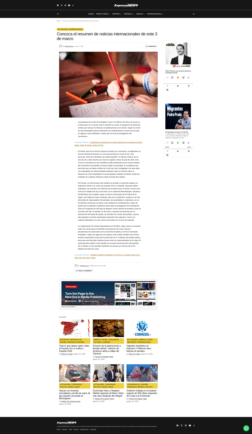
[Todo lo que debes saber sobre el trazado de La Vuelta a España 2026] (74, 328)
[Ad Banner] (108, 293)
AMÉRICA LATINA (100, 340)
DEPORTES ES (76, 340)
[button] (58, 14)
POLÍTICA (64, 387)
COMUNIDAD (113, 340)
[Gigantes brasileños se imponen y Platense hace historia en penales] (142, 328)
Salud (70, 429)
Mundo (58, 429)
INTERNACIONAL (76, 29)
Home (58, 21)
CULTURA (97, 342)
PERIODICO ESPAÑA (75, 342)
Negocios (64, 429)
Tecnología (93, 429)
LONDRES (106, 342)
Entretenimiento (84, 429)
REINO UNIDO (74, 387)
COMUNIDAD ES (133, 384)
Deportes (76, 429)
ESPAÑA (63, 342)
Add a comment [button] (85, 271)
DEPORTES (64, 340)
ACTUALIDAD (62, 29)
